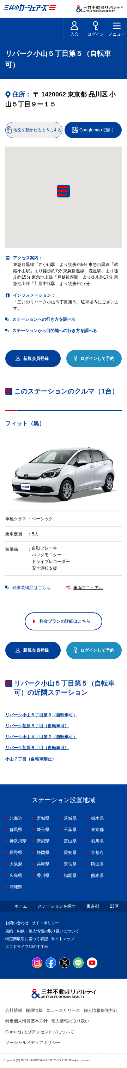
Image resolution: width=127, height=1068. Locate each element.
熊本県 (97, 875)
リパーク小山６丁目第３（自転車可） (41, 714)
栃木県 (97, 818)
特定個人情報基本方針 (26, 1021)
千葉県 (70, 829)
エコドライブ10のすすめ (26, 946)
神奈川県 (18, 840)
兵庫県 (43, 863)
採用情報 (34, 1010)
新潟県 (43, 840)
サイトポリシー (45, 923)
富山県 (70, 840)
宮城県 (43, 818)
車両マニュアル (88, 587)
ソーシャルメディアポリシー (32, 1042)
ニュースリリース (63, 1010)
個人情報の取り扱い (70, 1021)
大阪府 (16, 863)
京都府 (97, 852)
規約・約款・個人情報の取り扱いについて (42, 931)
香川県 (43, 875)
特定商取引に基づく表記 (26, 939)
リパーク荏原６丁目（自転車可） (37, 747)
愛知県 (70, 852)
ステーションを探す (57, 906)
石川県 (97, 840)
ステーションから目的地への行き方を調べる (54, 330)
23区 (114, 906)
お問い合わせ (17, 923)
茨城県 (70, 818)
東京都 (97, 829)
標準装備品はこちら (31, 587)
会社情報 (13, 1010)
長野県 (16, 852)
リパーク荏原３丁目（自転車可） (37, 725)
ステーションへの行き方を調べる (44, 319)
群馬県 (16, 829)
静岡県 (43, 852)
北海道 (16, 818)
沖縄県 (16, 886)
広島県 (16, 875)
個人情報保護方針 (100, 1010)
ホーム (20, 906)
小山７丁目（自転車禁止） (30, 758)
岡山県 (97, 863)
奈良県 (70, 863)
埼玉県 (43, 829)
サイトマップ (62, 939)
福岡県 (70, 875)
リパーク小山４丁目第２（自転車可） (41, 736)
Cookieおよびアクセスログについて (39, 1032)
